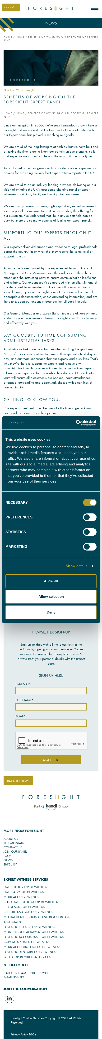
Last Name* (24, 700)
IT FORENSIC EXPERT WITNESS (24, 907)
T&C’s (32, 1034)
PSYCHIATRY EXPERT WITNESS (24, 892)
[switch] (90, 517)
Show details (76, 566)
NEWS (8, 860)
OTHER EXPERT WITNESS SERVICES (27, 957)
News (20, 37)
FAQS (7, 856)
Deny (51, 612)
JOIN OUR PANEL (15, 851)
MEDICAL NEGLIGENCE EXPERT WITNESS (32, 947)
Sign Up (49, 760)
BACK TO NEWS (18, 781)
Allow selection (51, 596)
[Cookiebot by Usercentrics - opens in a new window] (76, 423)
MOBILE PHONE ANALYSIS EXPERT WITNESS (34, 932)
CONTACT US (13, 847)
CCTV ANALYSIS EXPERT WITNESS (26, 942)
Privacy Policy (19, 1034)
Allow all (51, 581)
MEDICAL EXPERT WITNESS (22, 897)
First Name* (24, 684)
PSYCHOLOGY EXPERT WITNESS (25, 887)
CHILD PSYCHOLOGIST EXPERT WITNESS (31, 902)
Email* (20, 716)
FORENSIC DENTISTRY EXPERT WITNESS (30, 952)
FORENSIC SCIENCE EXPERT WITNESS (29, 927)
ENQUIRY (10, 864)
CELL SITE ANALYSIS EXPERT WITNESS (29, 912)
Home (8, 37)
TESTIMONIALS (14, 843)
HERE (20, 977)
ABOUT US (11, 838)
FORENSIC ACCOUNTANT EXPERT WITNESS (34, 937)
